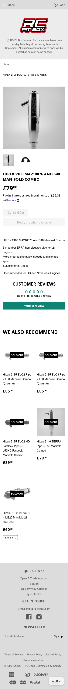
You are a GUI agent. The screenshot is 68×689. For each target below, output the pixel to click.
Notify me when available (34, 222)
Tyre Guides (34, 594)
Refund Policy (53, 654)
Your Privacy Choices (34, 589)
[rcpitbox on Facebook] (29, 618)
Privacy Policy (34, 654)
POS (27, 665)
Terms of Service (13, 654)
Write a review (34, 305)
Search (34, 583)
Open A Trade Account (34, 578)
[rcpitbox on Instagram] (39, 618)
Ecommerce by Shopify (48, 665)
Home (6, 64)
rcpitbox (17, 665)
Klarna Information (33, 660)
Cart (62, 5)
